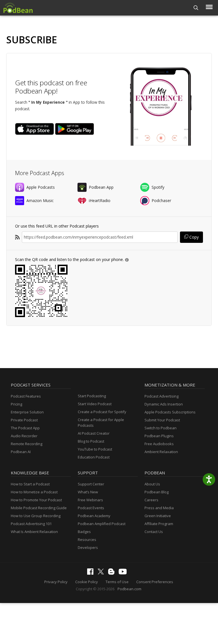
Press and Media (159, 507)
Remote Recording (26, 443)
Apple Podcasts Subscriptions (170, 412)
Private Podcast (24, 419)
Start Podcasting (92, 395)
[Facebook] (91, 573)
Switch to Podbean (160, 427)
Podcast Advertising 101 (31, 523)
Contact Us (153, 531)
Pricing (16, 404)
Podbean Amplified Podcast (101, 523)
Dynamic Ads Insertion (163, 404)
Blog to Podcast (91, 441)
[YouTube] (124, 573)
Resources (87, 539)
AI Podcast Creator (94, 433)
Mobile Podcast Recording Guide (39, 507)
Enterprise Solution (27, 412)
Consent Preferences (154, 581)
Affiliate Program (158, 523)
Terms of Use (117, 581)
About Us (152, 484)
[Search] (196, 8)
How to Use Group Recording (35, 515)
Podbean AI (21, 451)
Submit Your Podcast (162, 419)
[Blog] (112, 573)
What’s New (88, 491)
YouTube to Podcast (95, 449)
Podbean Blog (156, 491)
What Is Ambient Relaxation (34, 531)
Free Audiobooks (159, 443)
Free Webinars (90, 499)
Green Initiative (157, 515)
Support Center (91, 484)
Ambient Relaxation (161, 451)
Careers (151, 499)
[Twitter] (102, 573)
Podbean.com (129, 588)
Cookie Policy (86, 581)
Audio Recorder (24, 435)
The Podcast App (25, 427)
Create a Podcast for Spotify (102, 411)
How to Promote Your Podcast (36, 499)
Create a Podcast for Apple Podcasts (101, 422)
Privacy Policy (56, 581)
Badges (84, 531)
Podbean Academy (94, 515)
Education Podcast (94, 457)
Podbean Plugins (159, 435)
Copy (193, 237)
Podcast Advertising (161, 396)
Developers (88, 547)
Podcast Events (91, 507)
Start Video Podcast (95, 403)
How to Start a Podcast (30, 484)
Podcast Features (26, 396)
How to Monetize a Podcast (34, 491)
